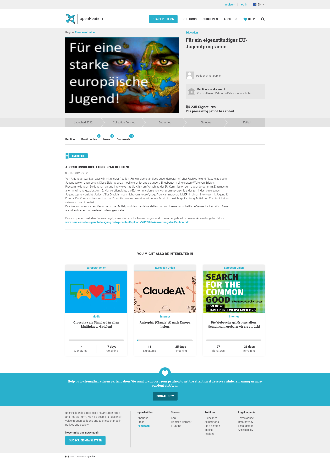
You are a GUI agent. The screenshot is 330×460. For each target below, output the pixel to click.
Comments (123, 138)
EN (258, 4)
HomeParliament (181, 422)
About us (230, 19)
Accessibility (245, 429)
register (230, 4)
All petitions (212, 422)
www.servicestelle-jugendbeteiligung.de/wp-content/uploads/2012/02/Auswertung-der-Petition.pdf (127, 222)
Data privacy (245, 422)
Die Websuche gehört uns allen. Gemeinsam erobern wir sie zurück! (234, 324)
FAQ (173, 418)
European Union (85, 32)
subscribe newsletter (85, 440)
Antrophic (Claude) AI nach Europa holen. (165, 324)
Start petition (163, 19)
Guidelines (210, 19)
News (106, 138)
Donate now (165, 396)
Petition (70, 139)
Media (96, 316)
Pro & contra (89, 138)
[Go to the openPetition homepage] (84, 18)
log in (243, 4)
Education (192, 32)
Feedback (144, 426)
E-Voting (176, 426)
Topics (209, 429)
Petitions (190, 19)
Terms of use (246, 418)
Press (141, 422)
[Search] (263, 19)
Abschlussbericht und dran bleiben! (97, 167)
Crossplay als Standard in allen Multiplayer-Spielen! (96, 324)
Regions (209, 433)
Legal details (245, 426)
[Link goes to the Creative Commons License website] (67, 456)
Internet (165, 316)
